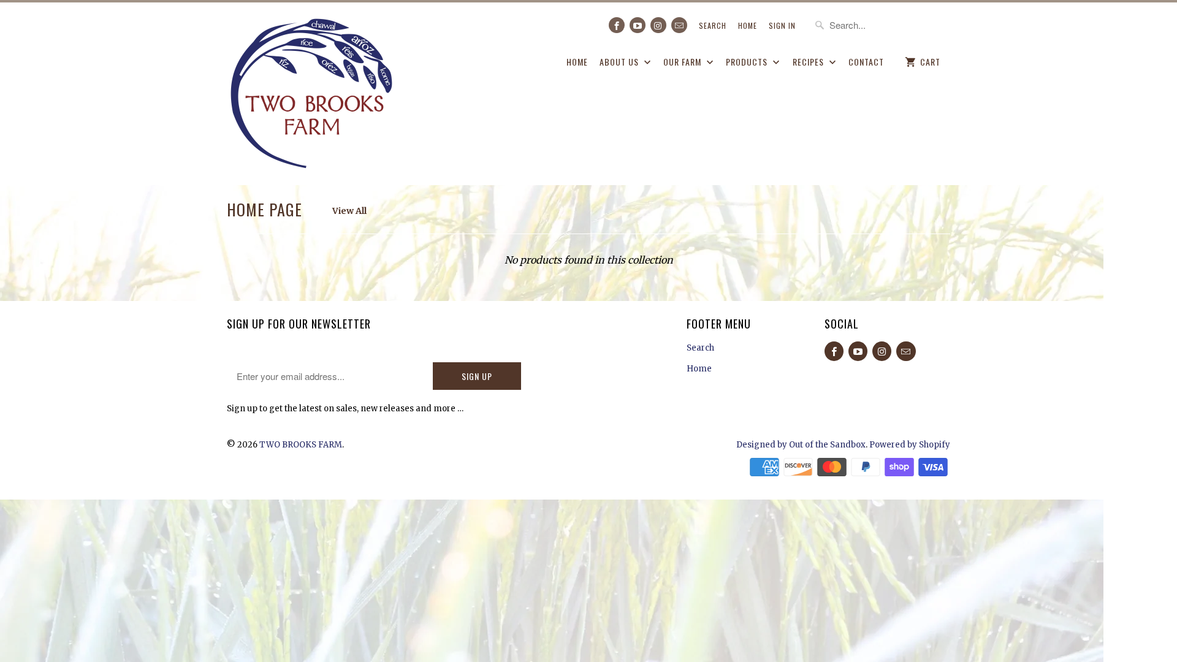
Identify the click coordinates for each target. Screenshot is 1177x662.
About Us (620, 61)
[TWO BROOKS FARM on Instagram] (658, 25)
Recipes (809, 61)
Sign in (782, 25)
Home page (264, 209)
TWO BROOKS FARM (300, 444)
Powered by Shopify (909, 444)
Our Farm (683, 61)
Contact (866, 61)
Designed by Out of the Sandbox (801, 444)
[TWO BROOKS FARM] (312, 93)
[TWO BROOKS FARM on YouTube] (638, 25)
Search (712, 25)
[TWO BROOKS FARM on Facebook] (617, 25)
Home (747, 25)
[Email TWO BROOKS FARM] (679, 25)
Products (748, 61)
